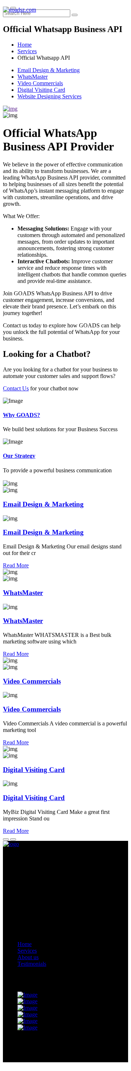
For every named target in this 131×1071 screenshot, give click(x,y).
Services (27, 51)
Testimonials (31, 964)
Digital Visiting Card (41, 90)
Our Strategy (19, 456)
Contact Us (16, 388)
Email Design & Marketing (48, 70)
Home (24, 45)
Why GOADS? (21, 415)
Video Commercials (40, 83)
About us (28, 957)
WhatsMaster (32, 77)
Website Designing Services (49, 96)
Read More (16, 565)
